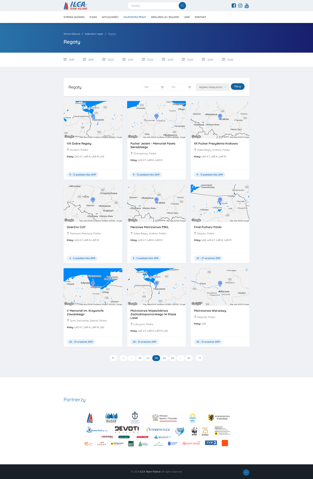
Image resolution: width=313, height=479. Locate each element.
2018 (71, 59)
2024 (189, 59)
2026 (230, 59)
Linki (187, 17)
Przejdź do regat (92, 126)
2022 (150, 59)
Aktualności (110, 17)
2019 (91, 59)
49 (164, 358)
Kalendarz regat (134, 17)
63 (188, 358)
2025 (210, 59)
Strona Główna (72, 33)
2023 (170, 59)
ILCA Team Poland (150, 471)
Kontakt (200, 17)
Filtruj (237, 86)
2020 (110, 59)
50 (172, 358)
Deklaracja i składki (165, 17)
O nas (93, 17)
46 (139, 358)
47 (148, 358)
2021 (130, 59)
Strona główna (74, 17)
